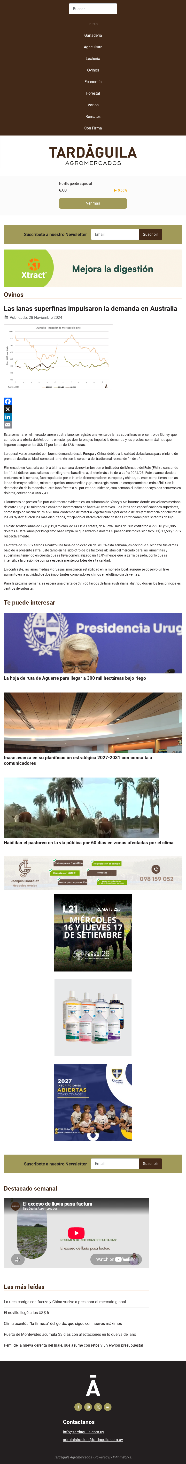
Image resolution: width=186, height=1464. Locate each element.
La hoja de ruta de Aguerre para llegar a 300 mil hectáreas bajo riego (75, 678)
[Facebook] (93, 401)
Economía (93, 81)
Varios (93, 105)
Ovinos (93, 70)
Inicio (93, 23)
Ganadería (93, 35)
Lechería (93, 58)
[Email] (93, 424)
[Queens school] (93, 1106)
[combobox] (93, 8)
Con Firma (93, 128)
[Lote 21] (93, 936)
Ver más (93, 203)
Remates (93, 116)
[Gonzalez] (93, 873)
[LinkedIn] (93, 417)
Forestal (93, 93)
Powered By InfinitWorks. (113, 1457)
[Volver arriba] (177, 1455)
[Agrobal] (93, 268)
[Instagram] (88, 1407)
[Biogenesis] (93, 1021)
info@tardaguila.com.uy (83, 1432)
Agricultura (93, 47)
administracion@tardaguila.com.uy (93, 1439)
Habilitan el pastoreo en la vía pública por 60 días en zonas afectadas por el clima (88, 842)
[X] (93, 409)
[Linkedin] (108, 1407)
